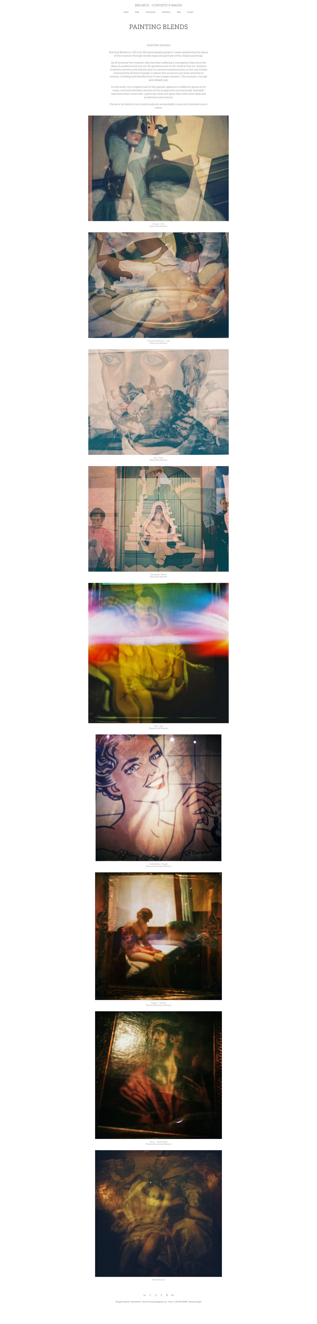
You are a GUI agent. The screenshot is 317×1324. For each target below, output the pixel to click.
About (126, 12)
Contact (190, 12)
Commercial (150, 12)
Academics (166, 12)
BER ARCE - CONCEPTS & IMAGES (158, 5)
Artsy (137, 12)
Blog (179, 12)
